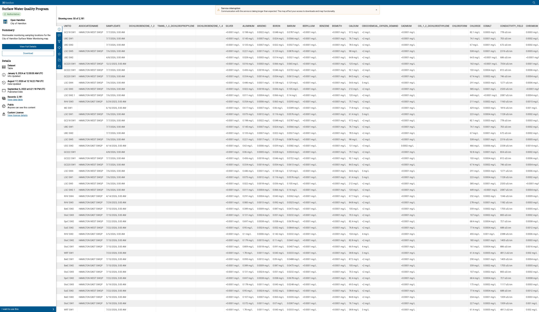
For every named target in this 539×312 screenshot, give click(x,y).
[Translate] (59, 66)
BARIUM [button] (291, 26)
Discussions (59, 35)
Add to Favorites (59, 54)
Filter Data (59, 41)
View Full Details (28, 46)
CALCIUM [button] (353, 26)
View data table (15, 99)
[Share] (59, 60)
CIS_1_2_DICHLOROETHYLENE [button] (433, 26)
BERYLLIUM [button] (309, 26)
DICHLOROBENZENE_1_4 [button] (210, 26)
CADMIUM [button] (406, 26)
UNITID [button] (67, 26)
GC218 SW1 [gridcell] (70, 32)
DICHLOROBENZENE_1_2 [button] (142, 26)
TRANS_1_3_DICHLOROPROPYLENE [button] (175, 26)
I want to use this (10, 309)
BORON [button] (276, 26)
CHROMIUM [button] (532, 26)
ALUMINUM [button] (248, 26)
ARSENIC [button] (261, 26)
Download (28, 53)
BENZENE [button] (324, 26)
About (59, 29)
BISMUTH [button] (337, 26)
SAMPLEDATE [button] (113, 26)
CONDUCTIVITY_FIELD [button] (511, 26)
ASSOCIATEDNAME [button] (88, 26)
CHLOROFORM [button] (459, 26)
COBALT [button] (487, 26)
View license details (18, 115)
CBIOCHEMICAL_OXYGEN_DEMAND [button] (380, 26)
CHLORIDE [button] (475, 26)
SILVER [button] (229, 26)
